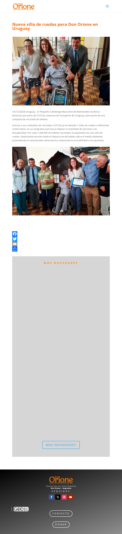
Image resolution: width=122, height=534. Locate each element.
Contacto (61, 513)
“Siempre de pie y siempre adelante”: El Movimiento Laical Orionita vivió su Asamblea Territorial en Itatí (59, 342)
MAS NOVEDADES (61, 445)
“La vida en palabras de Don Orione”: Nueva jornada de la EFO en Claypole (58, 275)
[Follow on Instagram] (64, 497)
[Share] (61, 249)
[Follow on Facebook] (51, 497)
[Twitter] (61, 238)
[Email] (61, 243)
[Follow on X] (57, 497)
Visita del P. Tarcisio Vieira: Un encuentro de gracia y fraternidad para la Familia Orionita (55, 409)
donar (61, 524)
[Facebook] (61, 233)
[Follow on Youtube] (70, 497)
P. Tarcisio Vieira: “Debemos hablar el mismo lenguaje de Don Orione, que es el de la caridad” (58, 377)
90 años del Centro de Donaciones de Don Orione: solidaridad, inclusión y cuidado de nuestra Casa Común (57, 310)
